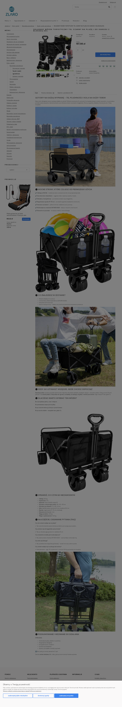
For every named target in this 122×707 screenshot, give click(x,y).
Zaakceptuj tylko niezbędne (18, 695)
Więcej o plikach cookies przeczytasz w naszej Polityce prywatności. (22, 691)
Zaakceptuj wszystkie (66, 695)
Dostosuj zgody (43, 695)
